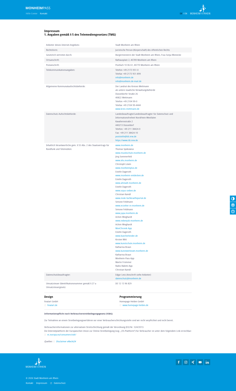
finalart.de (52, 305)
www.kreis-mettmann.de (127, 109)
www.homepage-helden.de (135, 305)
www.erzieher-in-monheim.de (129, 205)
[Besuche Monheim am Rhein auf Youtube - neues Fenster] (200, 362)
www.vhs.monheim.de (126, 160)
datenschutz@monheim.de (128, 278)
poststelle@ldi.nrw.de (125, 136)
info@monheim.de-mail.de (128, 81)
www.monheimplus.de (126, 168)
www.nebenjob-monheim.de (129, 220)
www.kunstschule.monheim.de (130, 243)
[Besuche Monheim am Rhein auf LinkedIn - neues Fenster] (207, 362)
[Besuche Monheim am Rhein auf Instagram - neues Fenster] (186, 362)
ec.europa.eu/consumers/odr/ (61, 334)
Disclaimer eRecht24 (66, 341)
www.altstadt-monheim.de (128, 183)
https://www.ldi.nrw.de (126, 140)
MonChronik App (123, 228)
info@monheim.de (124, 77)
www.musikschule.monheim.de (130, 153)
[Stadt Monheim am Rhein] (38, 8)
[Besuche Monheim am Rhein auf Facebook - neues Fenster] (179, 362)
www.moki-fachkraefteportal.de (130, 198)
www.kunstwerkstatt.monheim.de (131, 251)
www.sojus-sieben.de (125, 190)
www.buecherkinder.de (126, 236)
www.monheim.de (124, 145)
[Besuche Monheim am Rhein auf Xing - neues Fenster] (193, 362)
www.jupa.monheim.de (126, 213)
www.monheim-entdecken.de (129, 175)
